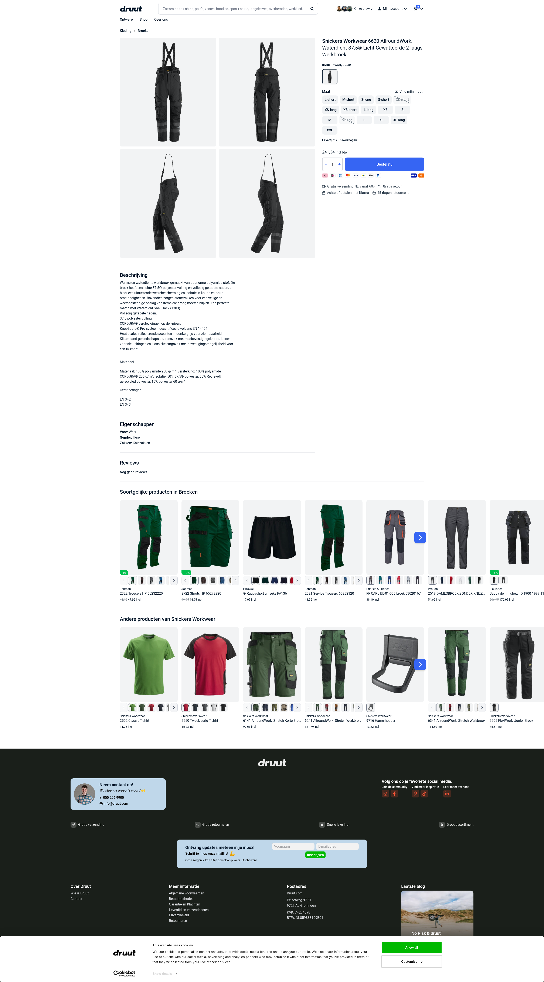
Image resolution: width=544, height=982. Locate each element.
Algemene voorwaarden (186, 893)
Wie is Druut (80, 893)
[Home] (131, 9)
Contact (76, 899)
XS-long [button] (331, 110)
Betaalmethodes (181, 899)
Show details (162, 973)
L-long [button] (368, 110)
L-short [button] (330, 100)
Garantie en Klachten (184, 904)
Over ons (161, 19)
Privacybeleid (179, 915)
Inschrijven (315, 855)
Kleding (125, 31)
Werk (132, 432)
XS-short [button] (350, 110)
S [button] (402, 110)
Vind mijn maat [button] (411, 92)
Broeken (144, 31)
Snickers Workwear (344, 41)
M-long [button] (347, 120)
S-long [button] (366, 100)
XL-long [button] (399, 120)
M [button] (329, 120)
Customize (409, 961)
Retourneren (178, 921)
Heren (137, 437)
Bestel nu (384, 164)
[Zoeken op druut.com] (238, 9)
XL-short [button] (402, 100)
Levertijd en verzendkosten (189, 910)
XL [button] (381, 120)
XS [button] (385, 110)
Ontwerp (126, 19)
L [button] (364, 120)
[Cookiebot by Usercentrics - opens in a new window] (124, 974)
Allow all (411, 947)
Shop (143, 19)
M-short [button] (348, 100)
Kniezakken (141, 443)
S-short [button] (383, 100)
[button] (168, 92)
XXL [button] (330, 130)
